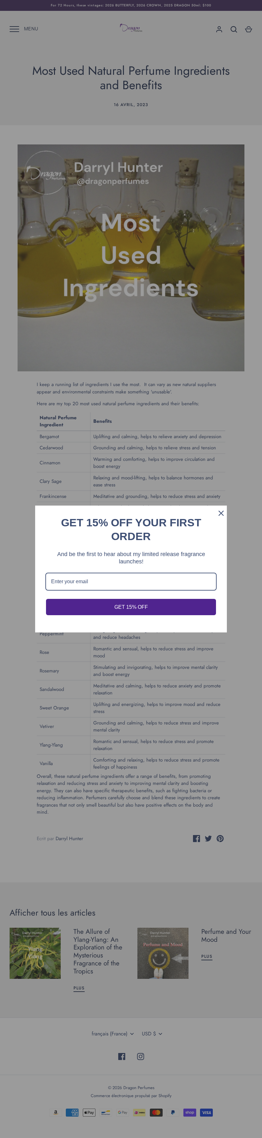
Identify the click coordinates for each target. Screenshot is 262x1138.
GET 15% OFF (131, 607)
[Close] (219, 513)
